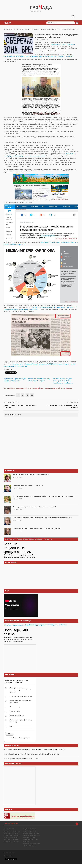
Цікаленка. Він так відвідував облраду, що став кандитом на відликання (40, 155)
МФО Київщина (29, 388)
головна (20, 388)
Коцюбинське (28, 29)
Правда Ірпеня (60, 388)
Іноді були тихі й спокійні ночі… (27, 759)
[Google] (27, 395)
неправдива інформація (42, 388)
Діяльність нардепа (16, 29)
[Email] (32, 395)
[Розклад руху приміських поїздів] (16, 625)
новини (52, 388)
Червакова (69, 388)
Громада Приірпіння (11, 823)
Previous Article (12, 402)
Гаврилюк (14, 388)
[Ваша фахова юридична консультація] (19, 816)
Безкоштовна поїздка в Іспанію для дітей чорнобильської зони (36, 754)
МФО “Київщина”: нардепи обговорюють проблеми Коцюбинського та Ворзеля (63, 381)
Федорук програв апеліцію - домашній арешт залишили (62, 406)
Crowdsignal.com (24, 738)
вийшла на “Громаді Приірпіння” (63, 44)
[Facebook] (18, 395)
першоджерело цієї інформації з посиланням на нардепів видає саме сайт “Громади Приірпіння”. (38, 56)
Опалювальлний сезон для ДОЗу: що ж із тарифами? (31, 475)
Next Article (72, 402)
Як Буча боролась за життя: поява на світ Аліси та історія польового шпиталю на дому (44, 496)
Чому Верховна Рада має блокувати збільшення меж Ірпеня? (34, 507)
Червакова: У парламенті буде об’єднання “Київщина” (15, 380)
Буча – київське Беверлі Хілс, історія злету (28, 485)
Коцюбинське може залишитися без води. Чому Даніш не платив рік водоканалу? (42, 517)
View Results (14, 738)
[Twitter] (22, 395)
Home (7, 29)
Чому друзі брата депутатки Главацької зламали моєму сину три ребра (39, 749)
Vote (9, 734)
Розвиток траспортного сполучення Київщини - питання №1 (20, 406)
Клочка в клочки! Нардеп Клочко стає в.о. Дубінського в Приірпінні (37, 528)
